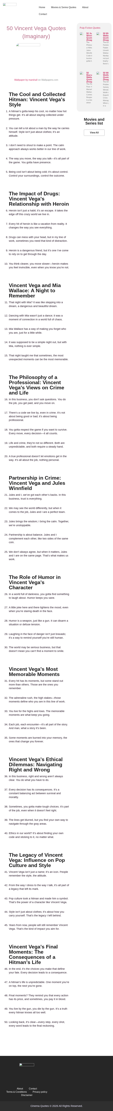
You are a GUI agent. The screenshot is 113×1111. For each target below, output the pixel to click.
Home (42, 7)
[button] (94, 133)
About (85, 7)
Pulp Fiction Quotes (90, 28)
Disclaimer (26, 1095)
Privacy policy (40, 1092)
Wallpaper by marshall (26, 80)
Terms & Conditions (16, 1092)
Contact (43, 14)
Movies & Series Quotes (63, 7)
